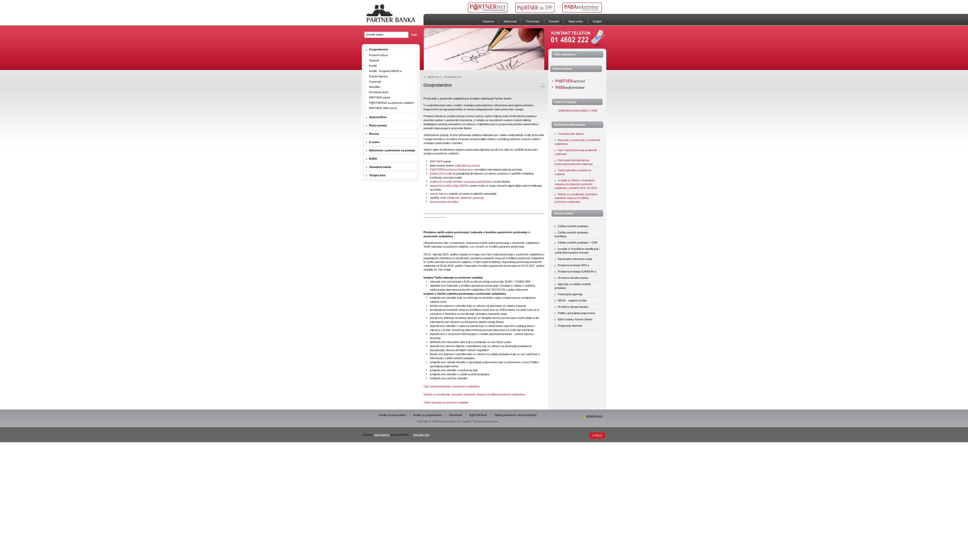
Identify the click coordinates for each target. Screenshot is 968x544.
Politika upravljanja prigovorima (576, 313)
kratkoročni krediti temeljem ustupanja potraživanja (461, 181)
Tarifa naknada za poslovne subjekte (446, 402)
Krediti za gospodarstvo (427, 415)
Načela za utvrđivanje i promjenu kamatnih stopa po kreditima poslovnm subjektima (474, 394)
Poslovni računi (378, 55)
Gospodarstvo (453, 76)
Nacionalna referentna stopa (575, 258)
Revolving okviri (378, 92)
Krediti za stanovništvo (392, 415)
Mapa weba (575, 21)
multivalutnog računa (467, 165)
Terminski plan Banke (571, 133)
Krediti (373, 65)
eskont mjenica (439, 193)
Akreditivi (374, 86)
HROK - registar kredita (572, 300)
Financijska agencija (570, 294)
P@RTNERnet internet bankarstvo (451, 169)
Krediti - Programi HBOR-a (385, 71)
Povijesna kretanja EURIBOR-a (577, 271)
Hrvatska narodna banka (573, 277)
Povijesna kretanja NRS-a (573, 265)
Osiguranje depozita (570, 325)
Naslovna (488, 21)
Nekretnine (455, 415)
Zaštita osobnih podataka (573, 226)
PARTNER (436, 161)
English (597, 21)
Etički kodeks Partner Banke (575, 319)
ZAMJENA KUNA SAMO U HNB (577, 110)
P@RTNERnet (478, 415)
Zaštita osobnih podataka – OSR (577, 242)
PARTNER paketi (379, 97)
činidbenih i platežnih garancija (465, 197)
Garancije (375, 81)
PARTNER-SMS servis (383, 108)
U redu (597, 435)
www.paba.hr (382, 434)
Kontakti (554, 21)
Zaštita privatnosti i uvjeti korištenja (515, 415)
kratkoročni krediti (441, 173)
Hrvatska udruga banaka (573, 306)
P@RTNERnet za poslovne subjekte (391, 102)
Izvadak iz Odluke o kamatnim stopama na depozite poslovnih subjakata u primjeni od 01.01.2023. (576, 184)
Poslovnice (532, 21)
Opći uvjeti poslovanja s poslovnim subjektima (451, 386)
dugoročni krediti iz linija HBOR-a (450, 185)
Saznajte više (421, 434)
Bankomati (510, 21)
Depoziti (374, 60)
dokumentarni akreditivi (444, 201)
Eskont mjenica (378, 76)
